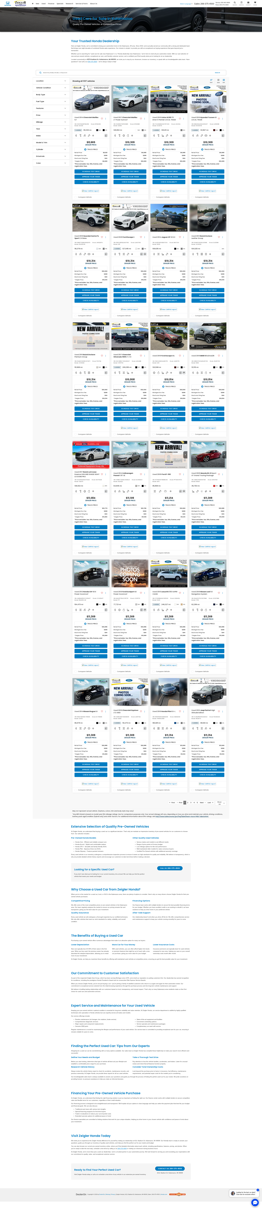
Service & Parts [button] (82, 4)
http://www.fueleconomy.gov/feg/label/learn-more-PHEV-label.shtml (182, 816)
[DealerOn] (81, 1194)
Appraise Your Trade (91, 177)
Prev (180, 802)
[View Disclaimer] (93, 135)
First (172, 802)
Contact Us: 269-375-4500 (170, 1168)
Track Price (92, 149)
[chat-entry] (255, 1203)
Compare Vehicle (85, 197)
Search (217, 73)
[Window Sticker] (145, 254)
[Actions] (105, 118)
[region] (91, 160)
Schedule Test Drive (91, 171)
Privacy (113, 1194)
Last (210, 802)
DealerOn (102, 1194)
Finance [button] (51, 4)
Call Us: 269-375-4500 (170, 868)
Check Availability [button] (91, 182)
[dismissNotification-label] (258, 1190)
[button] (107, 99)
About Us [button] (93, 4)
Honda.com (164, 1194)
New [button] (37, 4)
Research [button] (69, 4)
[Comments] (106, 135)
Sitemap (108, 1194)
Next (202, 802)
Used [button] (44, 4)
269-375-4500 (92, 61)
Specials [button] (60, 4)
